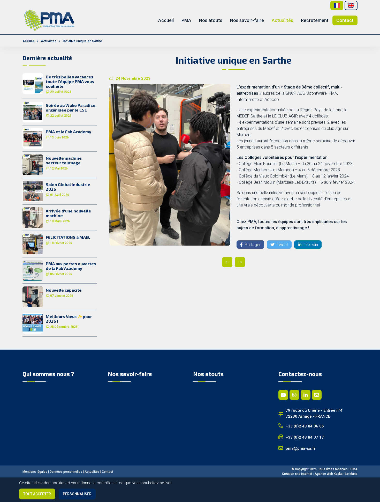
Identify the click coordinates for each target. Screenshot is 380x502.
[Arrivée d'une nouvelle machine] (32, 217)
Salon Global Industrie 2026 (68, 186)
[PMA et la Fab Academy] (32, 138)
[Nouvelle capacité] (32, 296)
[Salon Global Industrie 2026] (32, 190)
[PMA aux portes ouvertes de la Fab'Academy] (32, 270)
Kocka (338, 474)
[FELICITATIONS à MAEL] (32, 243)
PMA (186, 20)
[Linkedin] (305, 395)
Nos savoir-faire (247, 20)
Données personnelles (66, 472)
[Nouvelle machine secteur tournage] (32, 164)
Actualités (282, 20)
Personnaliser (77, 494)
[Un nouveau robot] (240, 262)
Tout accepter (37, 494)
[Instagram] (294, 395)
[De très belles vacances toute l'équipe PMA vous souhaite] (32, 83)
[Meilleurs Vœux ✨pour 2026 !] (32, 322)
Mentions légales (34, 472)
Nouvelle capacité (64, 289)
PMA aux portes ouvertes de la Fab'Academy (71, 266)
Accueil (166, 20)
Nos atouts (210, 20)
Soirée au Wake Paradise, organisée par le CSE (71, 107)
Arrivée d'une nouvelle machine (68, 213)
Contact (345, 20)
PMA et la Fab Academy (68, 131)
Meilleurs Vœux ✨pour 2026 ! (69, 318)
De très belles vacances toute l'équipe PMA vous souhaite (70, 81)
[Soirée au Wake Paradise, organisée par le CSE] (32, 111)
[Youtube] (283, 395)
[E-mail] (317, 395)
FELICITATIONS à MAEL (68, 237)
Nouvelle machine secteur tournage (64, 160)
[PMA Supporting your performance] (49, 20)
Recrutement (315, 20)
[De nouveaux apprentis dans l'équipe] (227, 262)
